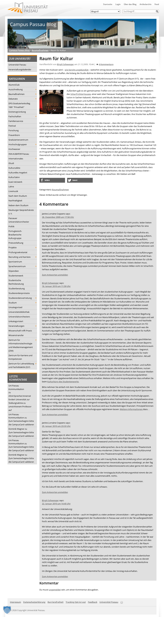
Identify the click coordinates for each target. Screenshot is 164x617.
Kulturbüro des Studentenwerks (63, 381)
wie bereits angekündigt (77, 69)
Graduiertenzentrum (18, 139)
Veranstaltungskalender (19, 69)
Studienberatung (16, 288)
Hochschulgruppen (17, 144)
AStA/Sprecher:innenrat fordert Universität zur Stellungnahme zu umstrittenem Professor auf (19, 402)
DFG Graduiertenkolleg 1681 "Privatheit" (19, 105)
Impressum (15, 602)
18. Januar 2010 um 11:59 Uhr (56, 286)
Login (118, 4)
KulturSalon (14, 177)
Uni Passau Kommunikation (16, 387)
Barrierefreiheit (55, 602)
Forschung (13, 130)
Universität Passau (17, 64)
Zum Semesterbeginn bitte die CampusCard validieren (21, 423)
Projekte (12, 247)
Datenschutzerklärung (34, 602)
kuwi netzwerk (15, 181)
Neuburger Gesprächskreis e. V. (21, 212)
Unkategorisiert (15, 321)
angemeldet (55, 589)
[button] (157, 11)
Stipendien (13, 271)
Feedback (92, 602)
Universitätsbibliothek (18, 312)
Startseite (107, 4)
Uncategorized (15, 307)
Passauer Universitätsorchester (18, 220)
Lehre (11, 186)
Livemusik (13, 191)
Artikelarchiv (145, 4)
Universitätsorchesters (19, 316)
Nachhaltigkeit (15, 200)
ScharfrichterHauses (80, 94)
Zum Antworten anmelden (55, 274)
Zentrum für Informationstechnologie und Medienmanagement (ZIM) (20, 345)
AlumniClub (14, 84)
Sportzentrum (15, 261)
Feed (157, 4)
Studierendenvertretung (20, 298)
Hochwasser (14, 149)
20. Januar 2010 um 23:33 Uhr (56, 426)
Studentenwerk (15, 275)
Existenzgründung (17, 111)
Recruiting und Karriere (19, 257)
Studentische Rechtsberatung (16, 282)
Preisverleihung (15, 242)
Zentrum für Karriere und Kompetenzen (20, 357)
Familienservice (15, 121)
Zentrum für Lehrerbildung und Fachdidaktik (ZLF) (21, 365)
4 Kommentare (106, 64)
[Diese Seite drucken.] (121, 601)
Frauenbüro (14, 135)
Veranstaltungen (16, 325)
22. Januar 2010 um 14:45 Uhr (56, 503)
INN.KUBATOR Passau (18, 153)
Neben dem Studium (18, 205)
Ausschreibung (15, 89)
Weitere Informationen (131, 409)
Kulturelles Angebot (17, 172)
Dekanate (13, 98)
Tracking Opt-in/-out (76, 602)
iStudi (11, 163)
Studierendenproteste (19, 293)
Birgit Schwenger (65, 64)
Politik (11, 226)
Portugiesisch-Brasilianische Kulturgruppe (15, 235)
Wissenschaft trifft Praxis (20, 330)
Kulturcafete (14, 167)
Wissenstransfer (16, 335)
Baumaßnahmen (16, 94)
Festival (12, 125)
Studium (12, 302)
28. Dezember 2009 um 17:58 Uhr (58, 217)
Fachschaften (14, 116)
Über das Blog (130, 4)
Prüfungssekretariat (17, 252)
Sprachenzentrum (17, 266)
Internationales (15, 158)
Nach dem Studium (17, 195)
